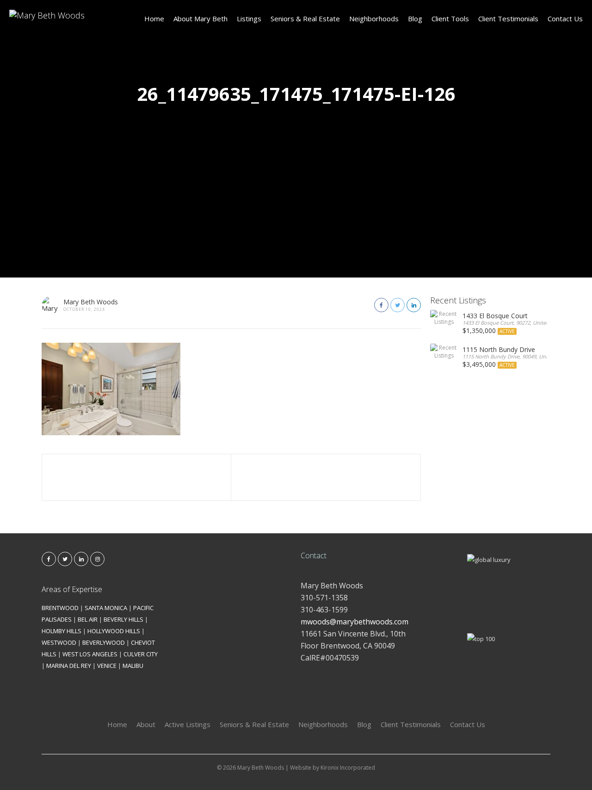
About (145, 724)
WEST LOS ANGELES (89, 654)
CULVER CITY (140, 654)
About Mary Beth (200, 18)
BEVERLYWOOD (103, 642)
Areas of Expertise (72, 589)
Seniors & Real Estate (305, 18)
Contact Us (565, 18)
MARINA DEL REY (68, 665)
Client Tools (450, 18)
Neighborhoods (374, 18)
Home (154, 18)
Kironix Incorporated (348, 767)
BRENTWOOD (60, 608)
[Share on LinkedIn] (414, 305)
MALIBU (133, 665)
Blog (415, 18)
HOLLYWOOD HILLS (113, 631)
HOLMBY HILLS (61, 631)
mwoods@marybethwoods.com (354, 622)
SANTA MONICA (106, 608)
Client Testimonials (508, 18)
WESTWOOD (59, 642)
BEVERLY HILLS (123, 619)
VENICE (107, 665)
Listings (249, 18)
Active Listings (187, 724)
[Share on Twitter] (397, 305)
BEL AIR (88, 619)
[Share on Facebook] (381, 305)
